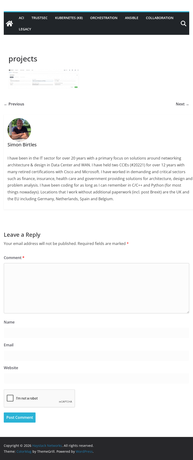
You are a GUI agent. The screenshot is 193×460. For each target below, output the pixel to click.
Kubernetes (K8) (69, 18)
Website (11, 367)
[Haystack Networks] (9, 23)
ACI (21, 18)
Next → (182, 104)
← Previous (14, 104)
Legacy (25, 29)
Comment (14, 257)
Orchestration (103, 18)
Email (8, 345)
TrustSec (40, 18)
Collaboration (159, 18)
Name (9, 322)
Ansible (131, 18)
